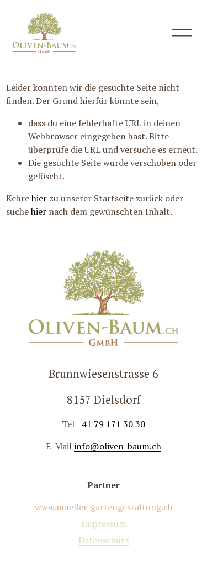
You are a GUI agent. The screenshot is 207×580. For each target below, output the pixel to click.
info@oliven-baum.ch (117, 446)
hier (39, 198)
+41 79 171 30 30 (111, 424)
